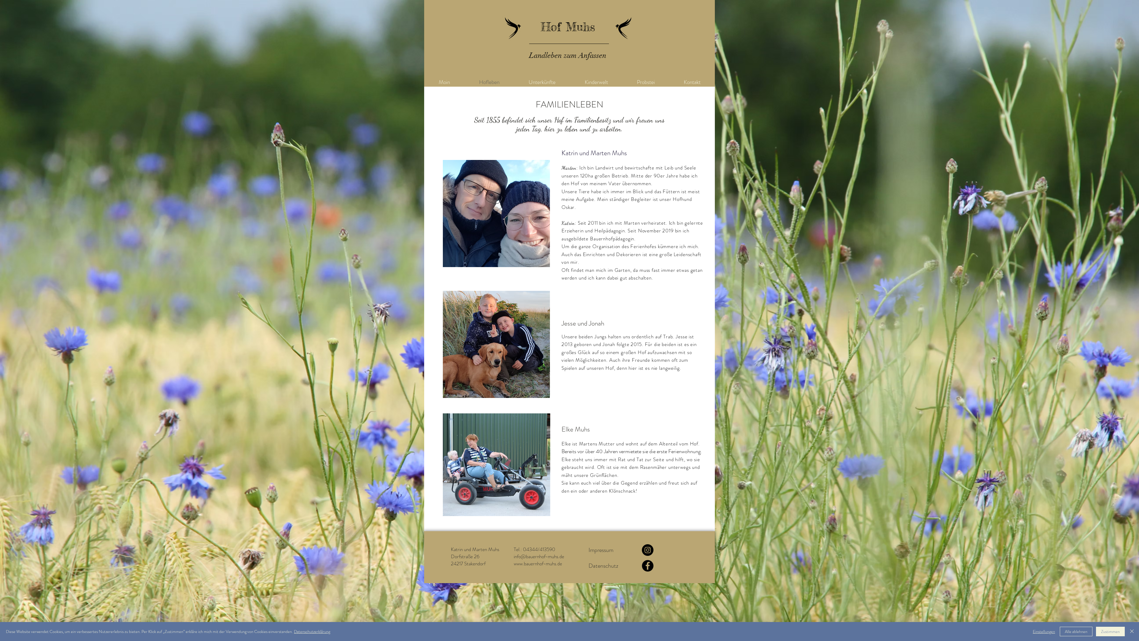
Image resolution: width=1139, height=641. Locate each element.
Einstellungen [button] (1044, 631)
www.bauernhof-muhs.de (538, 563)
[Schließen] (1131, 631)
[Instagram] (647, 550)
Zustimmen (1110, 631)
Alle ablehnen (1076, 631)
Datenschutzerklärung (312, 631)
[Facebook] (647, 566)
